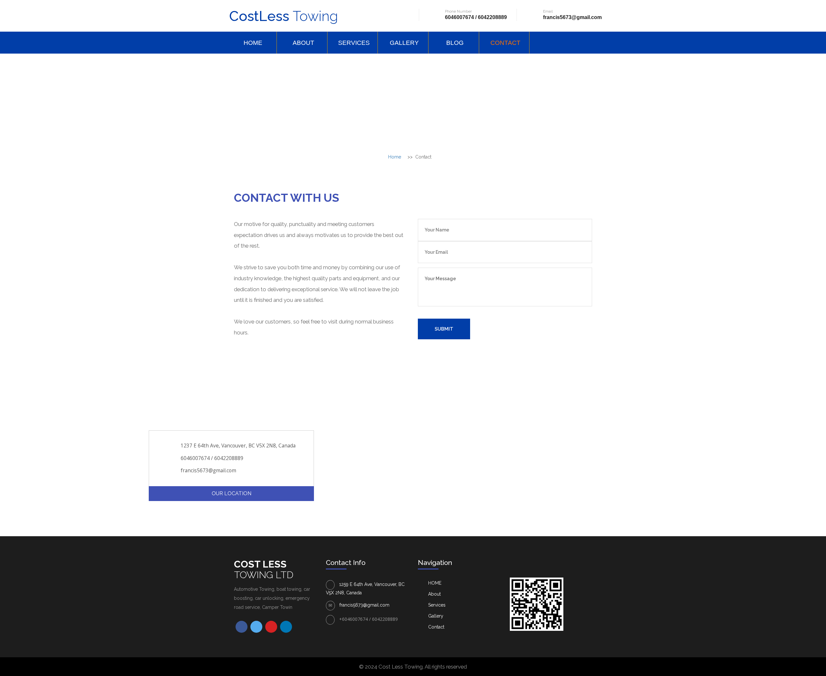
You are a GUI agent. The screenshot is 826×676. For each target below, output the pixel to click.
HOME (253, 42)
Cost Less (263, 569)
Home (394, 156)
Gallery (404, 42)
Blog (455, 42)
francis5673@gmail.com (572, 17)
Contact (505, 42)
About (303, 42)
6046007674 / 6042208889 (476, 17)
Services (354, 42)
